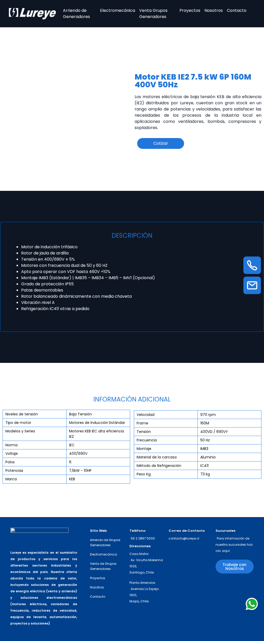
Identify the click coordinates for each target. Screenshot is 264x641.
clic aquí (223, 551)
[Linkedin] (221, 595)
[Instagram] (221, 585)
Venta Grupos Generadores (153, 13)
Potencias (14, 470)
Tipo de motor (18, 422)
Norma (11, 445)
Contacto (236, 10)
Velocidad (145, 414)
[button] (235, 567)
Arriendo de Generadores (76, 13)
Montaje (144, 448)
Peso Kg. (144, 474)
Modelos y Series (20, 431)
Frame (142, 423)
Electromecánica (117, 10)
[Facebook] (240, 585)
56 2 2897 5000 (143, 538)
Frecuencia (147, 440)
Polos (10, 462)
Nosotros (213, 10)
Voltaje (11, 453)
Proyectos (189, 10)
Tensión (144, 431)
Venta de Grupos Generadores (103, 566)
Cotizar (160, 143)
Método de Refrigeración (159, 465)
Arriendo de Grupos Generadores (105, 542)
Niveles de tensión (21, 414)
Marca (11, 479)
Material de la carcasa (157, 457)
